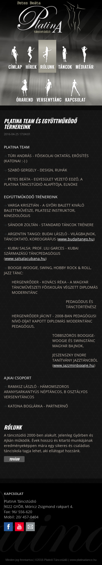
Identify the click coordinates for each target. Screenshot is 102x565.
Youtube (15, 522)
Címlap (15, 67)
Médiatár (85, 67)
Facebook (5, 522)
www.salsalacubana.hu (25, 258)
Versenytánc (49, 100)
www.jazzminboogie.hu (73, 365)
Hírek (31, 67)
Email (26, 522)
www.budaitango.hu (76, 239)
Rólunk (47, 67)
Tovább (14, 459)
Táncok (65, 67)
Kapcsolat (75, 100)
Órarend (24, 100)
